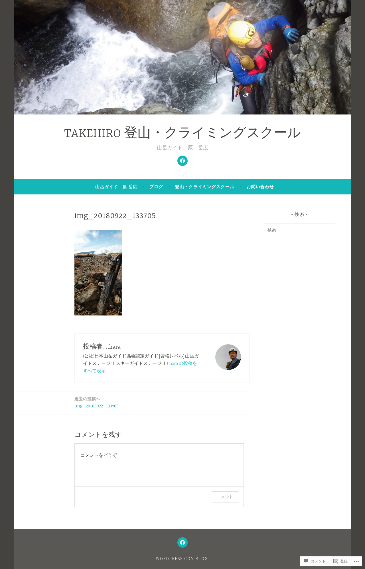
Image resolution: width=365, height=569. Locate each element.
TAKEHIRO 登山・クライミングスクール (182, 134)
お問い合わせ (260, 186)
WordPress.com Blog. (182, 558)
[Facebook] (182, 161)
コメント (225, 496)
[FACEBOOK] (182, 542)
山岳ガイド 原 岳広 (116, 186)
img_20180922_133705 (96, 402)
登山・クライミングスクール (204, 186)
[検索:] (299, 229)
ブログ (156, 186)
